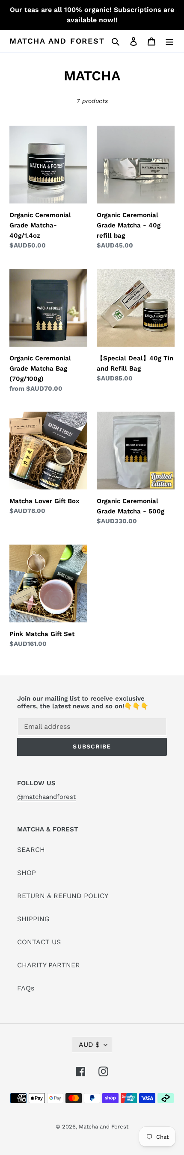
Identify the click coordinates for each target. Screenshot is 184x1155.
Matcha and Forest (57, 40)
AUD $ (89, 1044)
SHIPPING (33, 919)
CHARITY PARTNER (48, 965)
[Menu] (169, 41)
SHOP (26, 873)
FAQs (25, 988)
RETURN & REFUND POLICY (62, 896)
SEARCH (31, 850)
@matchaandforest (46, 797)
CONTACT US (39, 942)
